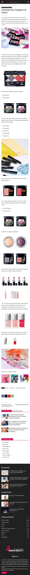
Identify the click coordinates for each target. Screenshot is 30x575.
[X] (6, 396)
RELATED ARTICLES (6, 411)
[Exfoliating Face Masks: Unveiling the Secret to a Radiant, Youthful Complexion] (4, 429)
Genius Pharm (5, 448)
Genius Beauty (5, 442)
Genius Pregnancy (6, 446)
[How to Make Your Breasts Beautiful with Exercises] (4, 504)
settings (11, 570)
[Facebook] (2, 396)
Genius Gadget (5, 450)
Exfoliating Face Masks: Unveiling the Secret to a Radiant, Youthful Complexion (18, 430)
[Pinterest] (9, 396)
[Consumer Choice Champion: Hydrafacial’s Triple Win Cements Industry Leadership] (4, 416)
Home (2, 5)
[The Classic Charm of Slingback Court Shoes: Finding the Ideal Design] (4, 472)
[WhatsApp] (12, 396)
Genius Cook (5, 444)
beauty (7, 388)
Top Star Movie (5, 453)
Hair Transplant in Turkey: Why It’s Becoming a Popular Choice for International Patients (17, 423)
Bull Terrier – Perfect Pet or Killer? (16, 495)
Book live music (5, 457)
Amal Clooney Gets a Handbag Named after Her (7, 405)
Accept (4, 572)
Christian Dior (12, 388)
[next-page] (4, 435)
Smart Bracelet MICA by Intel (22, 404)
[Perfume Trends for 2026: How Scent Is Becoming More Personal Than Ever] (4, 486)
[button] (2, 2)
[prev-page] (2, 435)
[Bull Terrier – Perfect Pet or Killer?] (4, 497)
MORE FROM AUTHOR (17, 411)
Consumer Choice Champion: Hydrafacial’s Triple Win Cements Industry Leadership (17, 416)
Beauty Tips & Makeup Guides (11, 5)
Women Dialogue (6, 455)
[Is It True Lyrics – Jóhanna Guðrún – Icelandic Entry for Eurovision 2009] (4, 510)
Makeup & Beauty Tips (21, 388)
